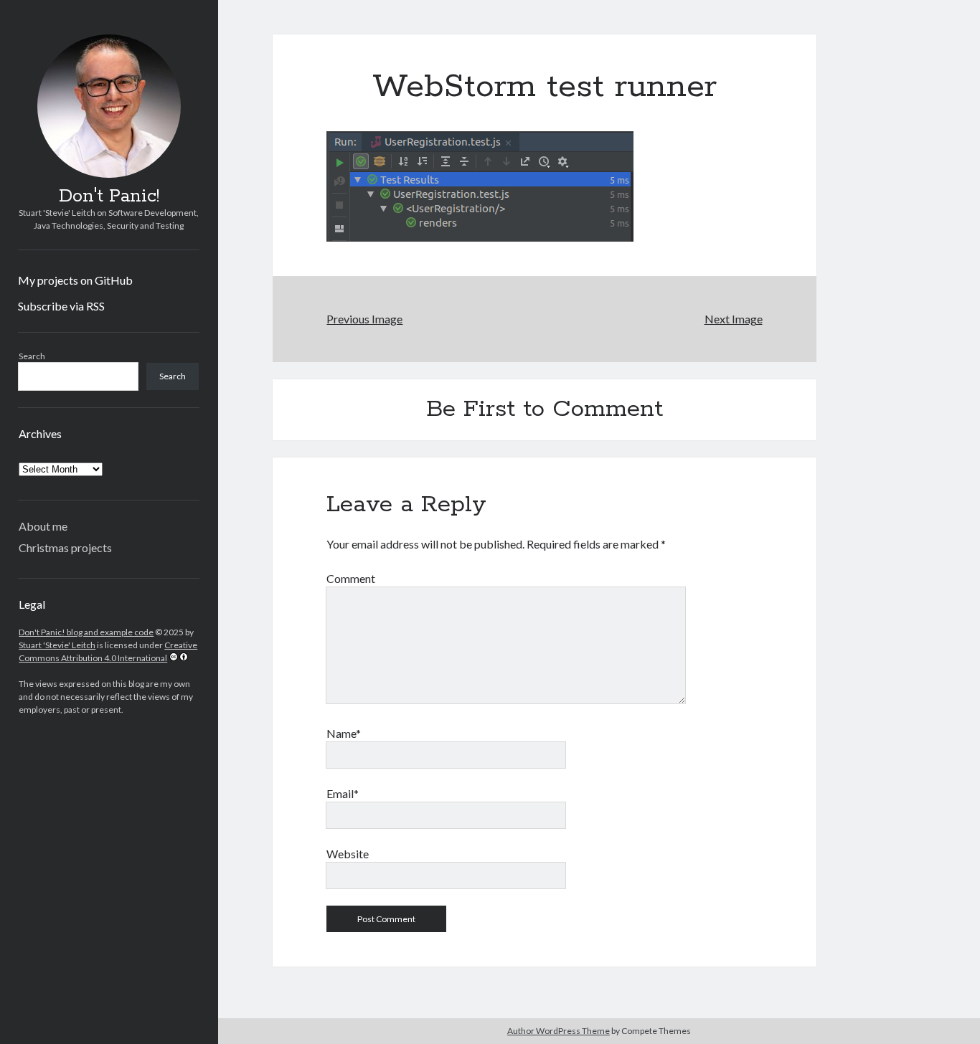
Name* (343, 733)
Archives (40, 433)
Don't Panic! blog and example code (86, 632)
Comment (350, 578)
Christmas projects (65, 547)
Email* (342, 793)
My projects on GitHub (75, 280)
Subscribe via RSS (61, 306)
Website (347, 853)
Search (32, 356)
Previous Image (364, 319)
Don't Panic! (109, 196)
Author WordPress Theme (558, 1030)
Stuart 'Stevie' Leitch (57, 645)
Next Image (734, 319)
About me (43, 526)
